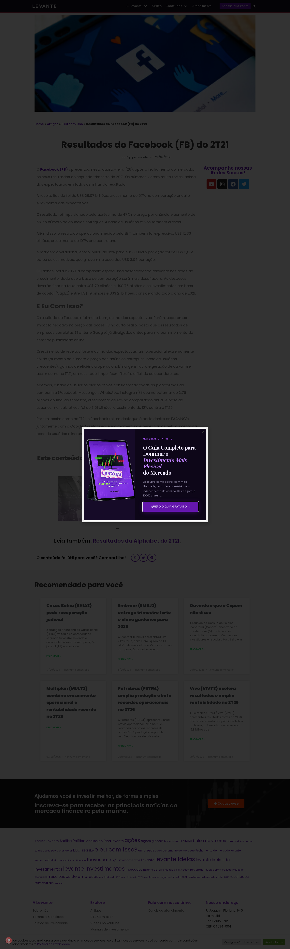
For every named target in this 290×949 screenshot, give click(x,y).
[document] (145, 474)
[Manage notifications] (9, 940)
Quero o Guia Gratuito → (171, 506)
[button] (202, 432)
